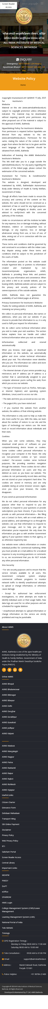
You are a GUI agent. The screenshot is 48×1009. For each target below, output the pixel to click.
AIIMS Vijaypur (8, 790)
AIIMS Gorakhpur (9, 717)
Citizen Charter (8, 802)
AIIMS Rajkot (7, 778)
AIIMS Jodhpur (8, 728)
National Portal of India (12, 922)
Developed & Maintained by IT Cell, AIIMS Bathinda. (24, 992)
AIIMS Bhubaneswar (10, 689)
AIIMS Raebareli (9, 768)
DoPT (4, 886)
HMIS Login (7, 902)
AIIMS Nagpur (8, 757)
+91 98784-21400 (38, 974)
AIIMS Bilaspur (8, 700)
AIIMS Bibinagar (9, 695)
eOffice (5, 891)
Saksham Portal (9, 851)
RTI (3, 846)
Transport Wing (9, 818)
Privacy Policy (8, 835)
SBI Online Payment (10, 824)
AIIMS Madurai (8, 745)
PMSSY (5, 880)
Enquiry (25, 59)
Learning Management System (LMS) (18, 917)
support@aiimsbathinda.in (35, 959)
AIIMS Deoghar (8, 711)
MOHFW (5, 875)
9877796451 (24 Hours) (30, 63)
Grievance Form (9, 807)
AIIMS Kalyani (8, 733)
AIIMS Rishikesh (9, 784)
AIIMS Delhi (7, 706)
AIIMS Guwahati (9, 722)
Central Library (8, 862)
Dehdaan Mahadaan (11, 813)
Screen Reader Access (8, 5)
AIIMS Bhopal (8, 684)
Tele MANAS (7, 928)
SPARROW (6, 897)
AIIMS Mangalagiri (10, 751)
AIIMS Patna (7, 762)
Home (23, 85)
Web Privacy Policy (10, 840)
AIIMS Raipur (7, 773)
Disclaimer (6, 829)
